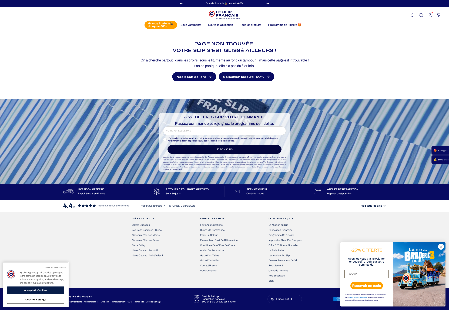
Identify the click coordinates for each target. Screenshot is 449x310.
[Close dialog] (441, 247)
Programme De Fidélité (281, 235)
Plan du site (139, 302)
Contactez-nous (255, 193)
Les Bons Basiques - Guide (147, 230)
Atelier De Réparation (212, 250)
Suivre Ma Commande (212, 230)
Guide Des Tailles (209, 255)
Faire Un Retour (209, 235)
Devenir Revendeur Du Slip (283, 260)
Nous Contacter (208, 270)
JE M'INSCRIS (225, 149)
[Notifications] (412, 15)
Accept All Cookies (35, 290)
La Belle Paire (276, 250)
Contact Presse (208, 265)
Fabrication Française (281, 230)
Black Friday (139, 245)
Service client (256, 189)
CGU (130, 302)
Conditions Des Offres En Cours (217, 245)
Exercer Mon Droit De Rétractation (219, 240)
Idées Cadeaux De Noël (145, 250)
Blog (271, 280)
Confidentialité (75, 302)
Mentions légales (91, 302)
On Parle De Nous (278, 270)
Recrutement (276, 265)
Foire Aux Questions (211, 225)
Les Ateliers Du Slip (279, 255)
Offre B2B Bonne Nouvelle (283, 245)
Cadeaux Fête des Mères (146, 235)
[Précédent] (181, 3)
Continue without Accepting (54, 267)
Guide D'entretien (209, 260)
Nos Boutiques (277, 275)
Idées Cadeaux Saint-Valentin (148, 255)
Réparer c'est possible (339, 193)
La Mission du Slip (278, 225)
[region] (36, 284)
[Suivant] (268, 3)
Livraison (105, 302)
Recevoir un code (366, 286)
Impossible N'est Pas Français (285, 240)
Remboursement (118, 302)
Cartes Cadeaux (141, 225)
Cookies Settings (153, 302)
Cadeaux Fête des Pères (145, 240)
